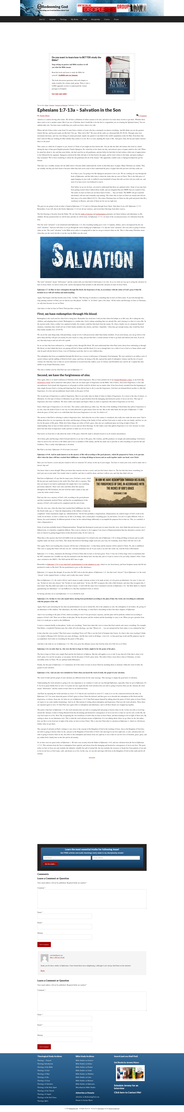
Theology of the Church (45, 1091)
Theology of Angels (44, 1094)
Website (40, 933)
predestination (101, 214)
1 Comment (142, 116)
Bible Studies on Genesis (84, 1060)
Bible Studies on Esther (84, 1064)
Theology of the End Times (47, 1097)
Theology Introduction (45, 1064)
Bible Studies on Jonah (84, 1070)
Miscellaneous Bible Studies (85, 1087)
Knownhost (101, 1108)
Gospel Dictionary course (123, 379)
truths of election (87, 214)
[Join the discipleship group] (112, 11)
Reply (43, 970)
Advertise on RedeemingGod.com (87, 1097)
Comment (41, 888)
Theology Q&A (42, 1101)
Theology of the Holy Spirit (47, 1087)
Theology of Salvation (45, 1084)
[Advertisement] (92, 37)
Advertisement (92, 757)
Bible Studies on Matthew (85, 1074)
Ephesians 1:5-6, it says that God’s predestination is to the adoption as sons (73, 564)
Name (40, 912)
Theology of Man (43, 1074)
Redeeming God (55, 6)
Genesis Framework (114, 1108)
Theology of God (43, 1070)
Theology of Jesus (43, 1080)
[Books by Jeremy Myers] (130, 1080)
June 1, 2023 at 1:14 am (57, 957)
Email (40, 922)
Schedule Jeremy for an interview (126, 1087)
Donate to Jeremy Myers (84, 1100)
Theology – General (44, 1060)
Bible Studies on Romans (84, 1080)
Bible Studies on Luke (83, 1077)
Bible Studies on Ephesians (85, 1084)
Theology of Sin (43, 1077)
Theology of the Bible (45, 1067)
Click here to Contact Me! (127, 1092)
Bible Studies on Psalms (84, 1067)
